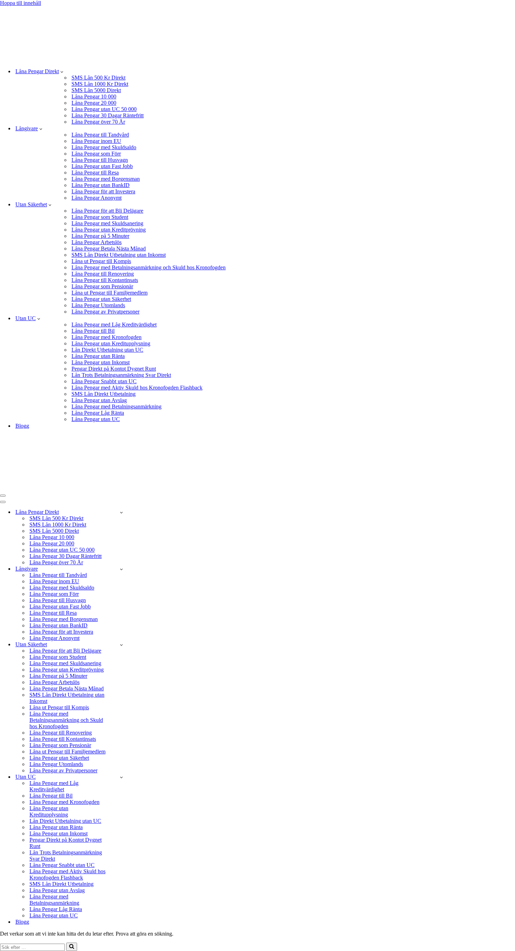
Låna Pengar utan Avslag (99, 400)
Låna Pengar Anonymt (96, 198)
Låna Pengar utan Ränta (98, 356)
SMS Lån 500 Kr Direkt (98, 78)
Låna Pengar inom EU (96, 141)
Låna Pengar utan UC (95, 419)
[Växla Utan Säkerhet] (121, 645)
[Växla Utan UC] (121, 777)
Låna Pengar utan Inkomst (100, 362)
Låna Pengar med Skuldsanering (107, 223)
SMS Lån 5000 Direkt (96, 90)
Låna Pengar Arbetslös (96, 242)
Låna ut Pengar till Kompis (101, 261)
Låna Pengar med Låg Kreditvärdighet (114, 325)
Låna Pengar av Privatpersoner (105, 312)
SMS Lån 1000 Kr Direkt (99, 84)
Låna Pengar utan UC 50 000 (104, 109)
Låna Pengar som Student (99, 217)
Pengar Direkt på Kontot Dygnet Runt (113, 369)
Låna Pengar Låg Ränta (97, 413)
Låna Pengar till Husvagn (99, 160)
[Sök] (71, 947)
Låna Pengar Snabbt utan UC (104, 381)
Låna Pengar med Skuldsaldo (103, 147)
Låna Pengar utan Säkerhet (101, 299)
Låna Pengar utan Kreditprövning (108, 230)
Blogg (22, 426)
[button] (62, 71)
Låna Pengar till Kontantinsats (104, 280)
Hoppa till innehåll (20, 3)
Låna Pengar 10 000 (93, 96)
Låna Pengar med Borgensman (105, 179)
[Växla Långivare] (121, 569)
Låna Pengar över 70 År (98, 122)
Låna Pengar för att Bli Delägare (107, 211)
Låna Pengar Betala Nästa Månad (108, 248)
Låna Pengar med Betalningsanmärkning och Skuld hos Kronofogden (148, 267)
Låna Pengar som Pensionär (102, 286)
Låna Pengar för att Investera (103, 191)
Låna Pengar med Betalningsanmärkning (116, 406)
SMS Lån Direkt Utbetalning (103, 394)
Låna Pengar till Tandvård (100, 135)
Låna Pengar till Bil (93, 331)
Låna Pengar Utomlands (98, 305)
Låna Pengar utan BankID (100, 185)
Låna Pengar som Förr (96, 154)
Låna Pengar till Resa (95, 172)
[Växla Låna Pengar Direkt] (121, 512)
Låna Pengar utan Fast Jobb (102, 166)
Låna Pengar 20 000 (93, 103)
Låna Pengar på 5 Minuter (100, 236)
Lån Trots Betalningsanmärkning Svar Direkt (121, 375)
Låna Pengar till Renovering (102, 274)
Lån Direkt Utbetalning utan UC (107, 350)
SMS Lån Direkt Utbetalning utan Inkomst (118, 255)
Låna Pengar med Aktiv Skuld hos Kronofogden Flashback (136, 388)
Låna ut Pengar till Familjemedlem (109, 293)
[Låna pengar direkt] (120, 59)
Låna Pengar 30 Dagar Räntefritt (107, 115)
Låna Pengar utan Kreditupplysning (110, 343)
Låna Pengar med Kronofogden (106, 337)
